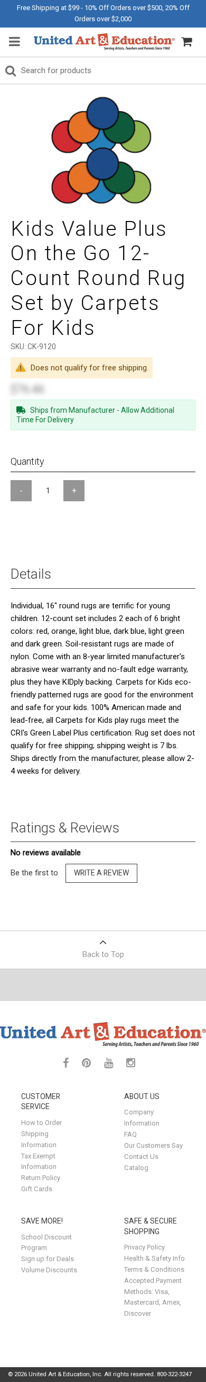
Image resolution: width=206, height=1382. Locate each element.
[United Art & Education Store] (104, 41)
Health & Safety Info (154, 1258)
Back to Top (103, 954)
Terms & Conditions (154, 1269)
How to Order (41, 1123)
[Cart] (186, 42)
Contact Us (141, 1156)
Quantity (27, 461)
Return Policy (40, 1178)
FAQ (130, 1134)
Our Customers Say (153, 1145)
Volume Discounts (49, 1270)
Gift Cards (36, 1189)
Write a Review (101, 873)
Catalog (136, 1168)
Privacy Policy (144, 1247)
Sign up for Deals (47, 1259)
